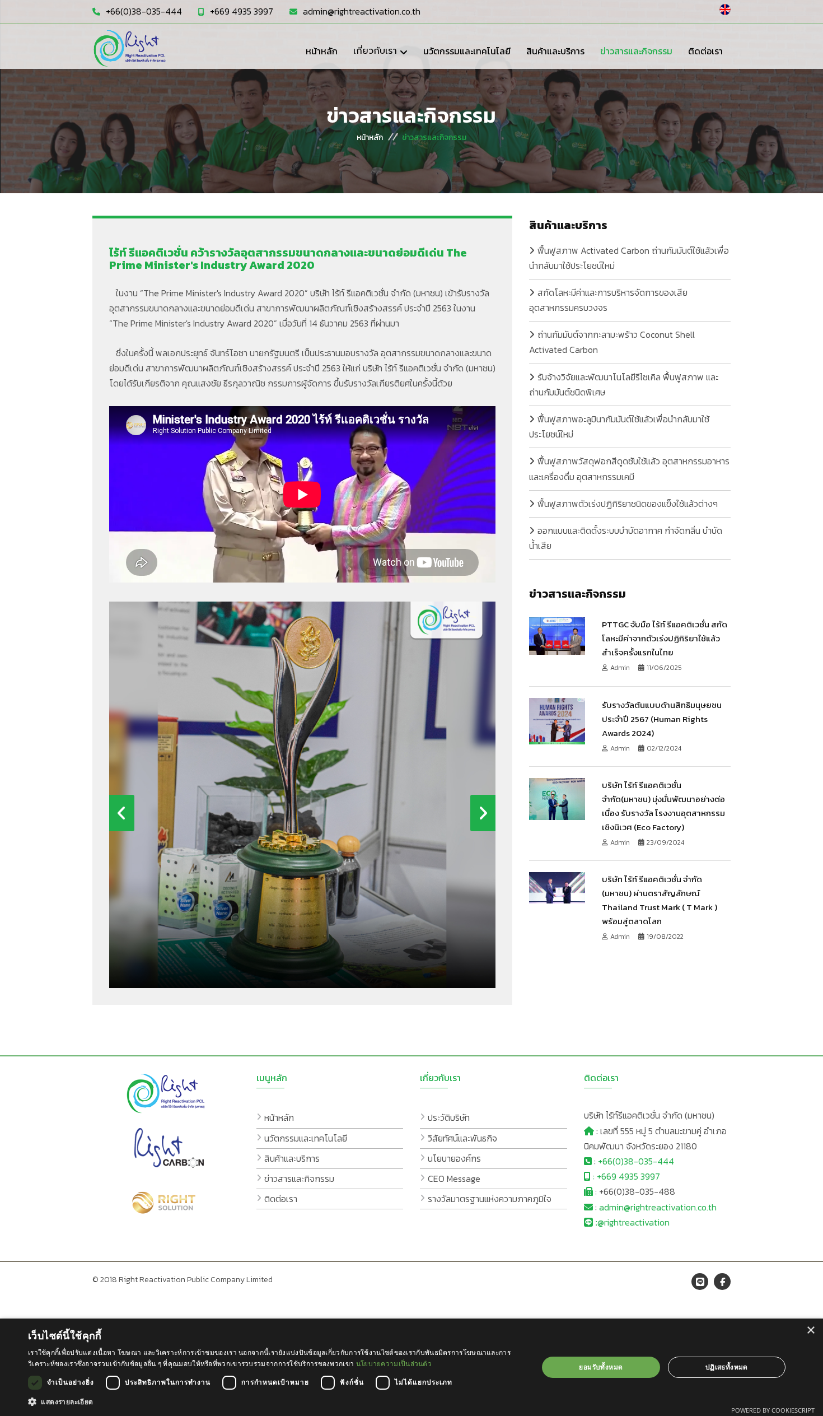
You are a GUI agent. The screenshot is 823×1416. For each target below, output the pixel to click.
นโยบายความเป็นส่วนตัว (394, 1363)
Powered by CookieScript (773, 1410)
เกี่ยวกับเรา (375, 51)
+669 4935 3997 (241, 11)
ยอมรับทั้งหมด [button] (601, 1367)
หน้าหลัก (370, 137)
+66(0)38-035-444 (144, 11)
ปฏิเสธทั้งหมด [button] (726, 1367)
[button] (275, 1402)
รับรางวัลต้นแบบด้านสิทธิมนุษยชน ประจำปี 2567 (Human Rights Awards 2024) (662, 718)
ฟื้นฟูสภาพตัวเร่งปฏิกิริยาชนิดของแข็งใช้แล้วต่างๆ (627, 503)
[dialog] (411, 1367)
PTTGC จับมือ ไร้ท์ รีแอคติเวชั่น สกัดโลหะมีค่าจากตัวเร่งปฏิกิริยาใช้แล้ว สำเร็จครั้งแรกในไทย (664, 638)
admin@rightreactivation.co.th (361, 11)
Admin (621, 668)
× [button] (810, 1330)
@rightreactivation (633, 1222)
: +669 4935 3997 (625, 1176)
